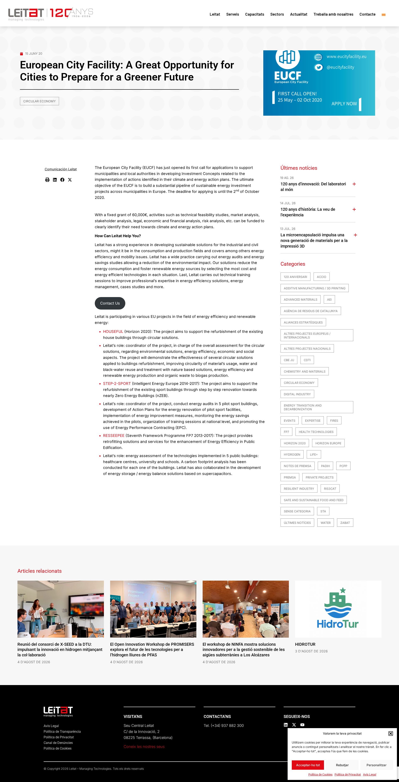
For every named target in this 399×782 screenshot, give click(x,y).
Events (289, 420)
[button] (391, 733)
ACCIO (321, 277)
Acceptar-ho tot (308, 765)
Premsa (290, 477)
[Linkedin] (286, 725)
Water (326, 522)
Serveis (232, 14)
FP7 (286, 432)
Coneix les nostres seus (144, 746)
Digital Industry (297, 394)
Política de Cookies (320, 774)
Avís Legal (369, 774)
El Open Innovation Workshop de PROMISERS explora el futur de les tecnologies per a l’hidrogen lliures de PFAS (152, 649)
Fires (334, 420)
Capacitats (254, 14)
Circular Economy (39, 101)
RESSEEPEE (114, 435)
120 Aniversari (295, 277)
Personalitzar (377, 765)
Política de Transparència (62, 732)
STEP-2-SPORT (117, 383)
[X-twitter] (294, 725)
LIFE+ (314, 454)
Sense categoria (297, 511)
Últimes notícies (297, 522)
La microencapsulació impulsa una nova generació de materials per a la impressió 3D (314, 240)
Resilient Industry (299, 488)
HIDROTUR (305, 644)
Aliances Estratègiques (303, 322)
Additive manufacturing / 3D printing (314, 288)
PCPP (343, 466)
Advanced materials (300, 299)
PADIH (325, 466)
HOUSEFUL (113, 331)
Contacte (368, 14)
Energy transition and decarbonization (303, 407)
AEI (329, 299)
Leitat (215, 14)
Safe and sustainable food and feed (314, 500)
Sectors (277, 14)
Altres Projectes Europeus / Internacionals (307, 335)
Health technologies (316, 432)
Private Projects (320, 477)
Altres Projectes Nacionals (307, 348)
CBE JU (289, 360)
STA (323, 511)
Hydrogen (292, 454)
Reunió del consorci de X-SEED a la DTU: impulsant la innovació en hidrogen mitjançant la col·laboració (59, 649)
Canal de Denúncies (58, 743)
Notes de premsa (297, 466)
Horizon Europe (328, 443)
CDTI (307, 360)
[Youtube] (302, 725)
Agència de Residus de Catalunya (311, 311)
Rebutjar (342, 765)
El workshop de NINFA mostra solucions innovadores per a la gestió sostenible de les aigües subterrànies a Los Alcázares (244, 649)
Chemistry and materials (304, 371)
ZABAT (345, 522)
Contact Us (110, 303)
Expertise (312, 420)
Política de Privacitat (348, 774)
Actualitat (298, 14)
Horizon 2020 (295, 443)
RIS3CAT (330, 488)
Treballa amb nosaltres (333, 14)
